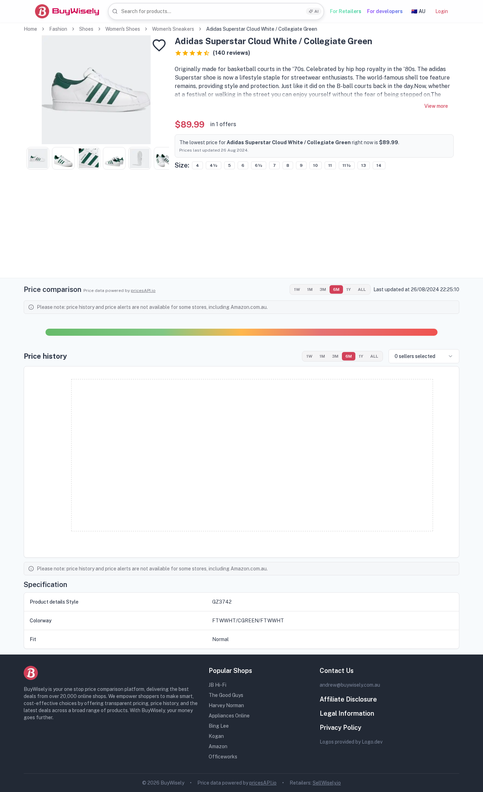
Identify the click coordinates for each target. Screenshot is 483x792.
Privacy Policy (340, 727)
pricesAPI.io (143, 290)
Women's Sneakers (173, 29)
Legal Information (347, 713)
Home (30, 29)
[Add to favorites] (159, 45)
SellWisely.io (327, 783)
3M (323, 289)
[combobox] (216, 11)
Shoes (86, 29)
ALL (362, 289)
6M (336, 289)
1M (310, 289)
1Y (349, 289)
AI (316, 11)
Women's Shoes (122, 29)
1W (297, 289)
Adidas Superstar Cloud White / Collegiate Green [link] (261, 29)
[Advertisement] (241, 228)
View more (436, 106)
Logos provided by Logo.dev (351, 742)
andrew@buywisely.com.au (350, 685)
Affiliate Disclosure (348, 699)
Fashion (58, 29)
